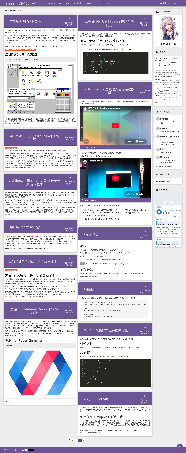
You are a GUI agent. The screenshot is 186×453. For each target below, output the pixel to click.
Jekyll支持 (21, 156)
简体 (61, 3)
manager (176, 95)
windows (167, 95)
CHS (176, 68)
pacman (176, 91)
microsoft (175, 100)
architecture (177, 74)
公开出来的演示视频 (62, 193)
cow (156, 72)
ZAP (164, 76)
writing (156, 97)
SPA (156, 74)
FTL (156, 68)
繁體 (34, 3)
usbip (175, 80)
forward (157, 82)
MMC (169, 68)
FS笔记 (158, 65)
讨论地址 (86, 344)
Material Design (42, 324)
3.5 (58, 287)
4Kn (172, 70)
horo (176, 76)
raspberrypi (171, 80)
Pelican (11, 161)
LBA (167, 70)
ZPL (168, 74)
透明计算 (8, 193)
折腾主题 (36, 279)
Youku (93, 147)
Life (97, 3)
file (171, 65)
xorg (169, 93)
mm (161, 58)
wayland (166, 93)
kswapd (165, 60)
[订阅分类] (24, 10)
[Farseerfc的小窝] (6, 10)
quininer (66, 241)
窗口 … (19, 123)
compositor (174, 93)
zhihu (160, 84)
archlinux (165, 80)
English (52, 3)
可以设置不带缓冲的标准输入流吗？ (106, 41)
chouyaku (161, 82)
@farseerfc (160, 166)
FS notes (166, 65)
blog (179, 95)
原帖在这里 (108, 36)
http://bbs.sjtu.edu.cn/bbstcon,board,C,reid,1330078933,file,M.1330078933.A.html (109, 348)
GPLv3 (164, 84)
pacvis (172, 91)
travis (160, 97)
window (171, 95)
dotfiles (178, 82)
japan (171, 97)
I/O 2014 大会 (34, 321)
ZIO (156, 76)
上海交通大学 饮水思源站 (97, 250)
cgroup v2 (168, 63)
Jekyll (51, 154)
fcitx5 (163, 149)
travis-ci (164, 97)
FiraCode (165, 157)
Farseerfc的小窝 (16, 3)
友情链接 (78, 3)
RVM (111, 421)
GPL (178, 84)
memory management (170, 58)
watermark (169, 60)
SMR (169, 70)
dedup (172, 72)
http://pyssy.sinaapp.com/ (97, 256)
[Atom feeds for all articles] (170, 3)
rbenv (122, 421)
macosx (163, 95)
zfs (178, 70)
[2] (83, 427)
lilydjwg (8, 243)
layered (172, 74)
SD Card (173, 68)
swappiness (159, 60)
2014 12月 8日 (115, 219)
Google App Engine (119, 263)
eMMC (166, 68)
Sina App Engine (92, 263)
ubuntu (168, 97)
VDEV (159, 76)
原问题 (85, 353)
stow (156, 84)
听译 (174, 82)
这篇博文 (19, 249)
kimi (165, 82)
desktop (158, 95)
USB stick (162, 68)
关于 (69, 3)
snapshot (160, 72)
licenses (168, 84)
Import (89, 3)
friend (172, 76)
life (178, 76)
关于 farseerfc (164, 11)
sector (163, 70)
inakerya (171, 82)
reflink (176, 72)
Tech (106, 3)
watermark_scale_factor (160, 63)
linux (158, 79)
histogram (177, 65)
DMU (161, 74)
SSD (158, 68)
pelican (167, 87)
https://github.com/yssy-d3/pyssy (110, 259)
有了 (102, 408)
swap (157, 58)
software (168, 100)
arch (157, 93)
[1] (55, 275)
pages (157, 91)
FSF (156, 88)
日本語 (43, 3)
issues (161, 91)
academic (175, 97)
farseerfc (165, 128)
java (156, 102)
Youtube (85, 147)
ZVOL (169, 76)
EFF (158, 88)
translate (174, 63)
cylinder (157, 70)
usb (178, 80)
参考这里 (48, 328)
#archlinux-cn (51, 241)
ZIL (167, 76)
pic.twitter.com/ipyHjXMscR (95, 215)
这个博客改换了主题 (20, 150)
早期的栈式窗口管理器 (21, 54)
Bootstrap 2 (36, 281)
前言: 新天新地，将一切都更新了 (29, 275)
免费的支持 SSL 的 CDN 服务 (42, 243)
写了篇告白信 (64, 279)
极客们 (96, 408)
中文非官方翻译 (54, 324)
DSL (164, 74)
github (174, 87)
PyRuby (110, 298)
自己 (105, 408)
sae (168, 82)
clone (163, 72)
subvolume (168, 72)
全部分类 (13, 10)
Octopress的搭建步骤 (95, 421)
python (167, 90)
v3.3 (39, 287)
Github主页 (114, 408)
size (174, 65)
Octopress (123, 408)
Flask (89, 273)
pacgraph (161, 93)
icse (163, 100)
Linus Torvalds (173, 84)
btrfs (175, 70)
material (158, 100)
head (160, 70)
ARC (162, 76)
